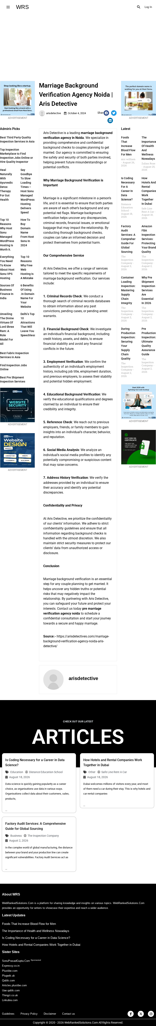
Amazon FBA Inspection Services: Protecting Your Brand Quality (149, 239)
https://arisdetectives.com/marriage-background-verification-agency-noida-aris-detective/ (76, 641)
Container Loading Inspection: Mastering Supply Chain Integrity (128, 290)
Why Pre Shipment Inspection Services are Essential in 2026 (148, 290)
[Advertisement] (78, 44)
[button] (139, 7)
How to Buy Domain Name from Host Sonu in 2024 (27, 232)
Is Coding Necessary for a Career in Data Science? (36, 937)
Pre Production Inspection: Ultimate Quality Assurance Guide (149, 341)
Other (91, 772)
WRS (22, 7)
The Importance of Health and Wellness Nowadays (35, 931)
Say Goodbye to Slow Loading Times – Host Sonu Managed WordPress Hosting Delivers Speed (28, 191)
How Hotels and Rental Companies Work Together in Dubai (41, 944)
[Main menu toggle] (8, 7)
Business (16, 835)
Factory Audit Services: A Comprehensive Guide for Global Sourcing (131, 239)
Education (16, 772)
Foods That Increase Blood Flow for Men (128, 146)
